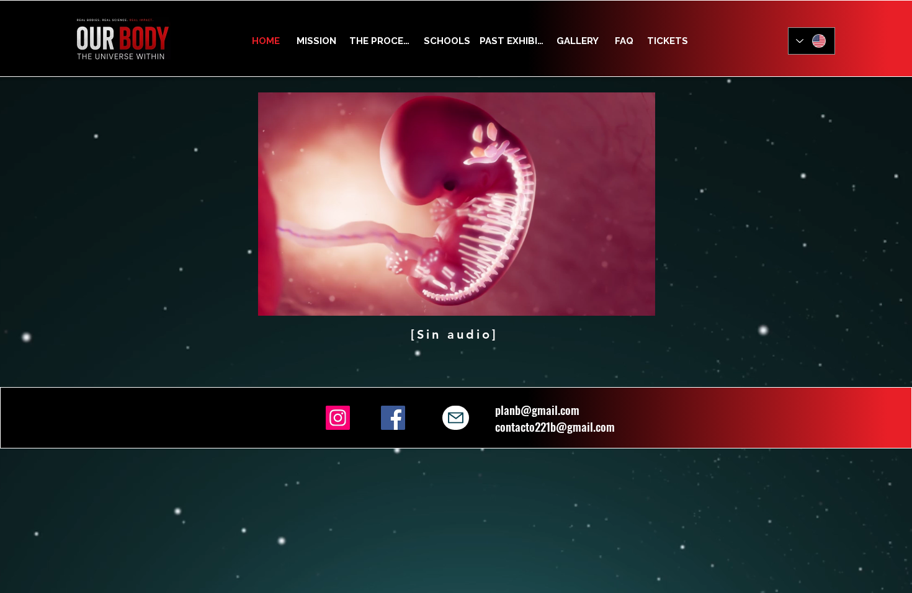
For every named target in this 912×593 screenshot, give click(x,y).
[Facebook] (393, 418)
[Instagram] (338, 418)
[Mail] (455, 418)
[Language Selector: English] (811, 41)
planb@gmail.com (537, 409)
